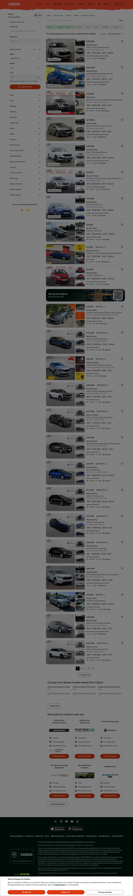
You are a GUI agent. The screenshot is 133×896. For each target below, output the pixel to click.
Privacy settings (105, 892)
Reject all (66, 892)
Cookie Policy (59, 885)
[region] (66, 886)
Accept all (26, 892)
